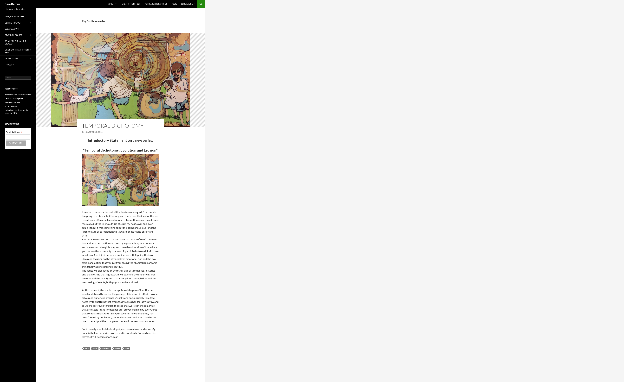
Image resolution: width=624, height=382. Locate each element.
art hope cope (11, 106)
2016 (87, 348)
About (111, 4)
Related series (11, 58)
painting (106, 348)
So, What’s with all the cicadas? (15, 42)
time (127, 348)
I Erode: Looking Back (14, 98)
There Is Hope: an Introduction (18, 94)
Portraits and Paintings (155, 4)
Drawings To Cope (13, 35)
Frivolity (9, 65)
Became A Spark (12, 29)
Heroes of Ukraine (12, 102)
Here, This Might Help (130, 4)
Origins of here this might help (17, 51)
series (117, 348)
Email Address (14, 132)
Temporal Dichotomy (113, 125)
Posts (174, 4)
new (95, 348)
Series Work (187, 4)
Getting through (13, 23)
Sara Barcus (12, 4)
